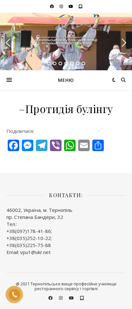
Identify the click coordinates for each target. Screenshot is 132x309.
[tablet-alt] (80, 6)
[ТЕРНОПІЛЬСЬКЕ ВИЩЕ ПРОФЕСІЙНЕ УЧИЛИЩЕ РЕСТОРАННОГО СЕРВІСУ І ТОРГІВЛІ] (66, 41)
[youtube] (71, 6)
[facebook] (52, 6)
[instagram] (62, 6)
